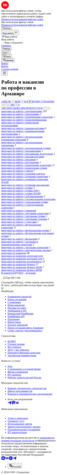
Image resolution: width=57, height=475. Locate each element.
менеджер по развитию (13, 253)
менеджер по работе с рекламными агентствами (27, 154)
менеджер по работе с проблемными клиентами (27, 117)
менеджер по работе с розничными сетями (24, 168)
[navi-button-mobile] (4, 73)
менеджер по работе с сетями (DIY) (20, 190)
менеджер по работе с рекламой (18, 159)
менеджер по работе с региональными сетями (26, 148)
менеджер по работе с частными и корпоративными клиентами (19, 243)
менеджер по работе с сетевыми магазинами (25, 185)
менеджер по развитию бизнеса (18, 264)
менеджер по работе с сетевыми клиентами (24, 176)
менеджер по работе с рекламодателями (22, 156)
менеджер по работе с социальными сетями (24, 202)
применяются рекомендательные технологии (27, 439)
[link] (6, 56)
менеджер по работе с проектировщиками (24, 119)
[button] (4, 63)
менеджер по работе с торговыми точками (24, 219)
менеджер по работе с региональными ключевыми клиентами (22, 138)
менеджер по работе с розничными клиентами (26, 165)
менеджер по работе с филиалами (19, 239)
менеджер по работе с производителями (22, 128)
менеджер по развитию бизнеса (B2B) (21, 267)
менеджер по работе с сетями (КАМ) (21, 193)
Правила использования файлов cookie (22, 25)
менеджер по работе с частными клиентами (24, 247)
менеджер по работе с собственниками (22, 196)
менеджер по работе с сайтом (17, 171)
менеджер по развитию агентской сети (22, 256)
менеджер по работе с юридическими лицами (26, 250)
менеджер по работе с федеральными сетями (25, 230)
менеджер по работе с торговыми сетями (23, 216)
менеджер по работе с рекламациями (21, 151)
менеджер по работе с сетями (17, 188)
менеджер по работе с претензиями (20, 114)
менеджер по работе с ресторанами (20, 162)
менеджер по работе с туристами (19, 222)
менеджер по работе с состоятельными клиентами (28, 199)
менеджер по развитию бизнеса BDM (21, 270)
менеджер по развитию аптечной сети (21, 258)
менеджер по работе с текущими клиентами (25, 213)
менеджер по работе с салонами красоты (23, 173)
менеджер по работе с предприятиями (21, 111)
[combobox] (15, 465)
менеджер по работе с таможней (18, 210)
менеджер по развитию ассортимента (21, 261)
